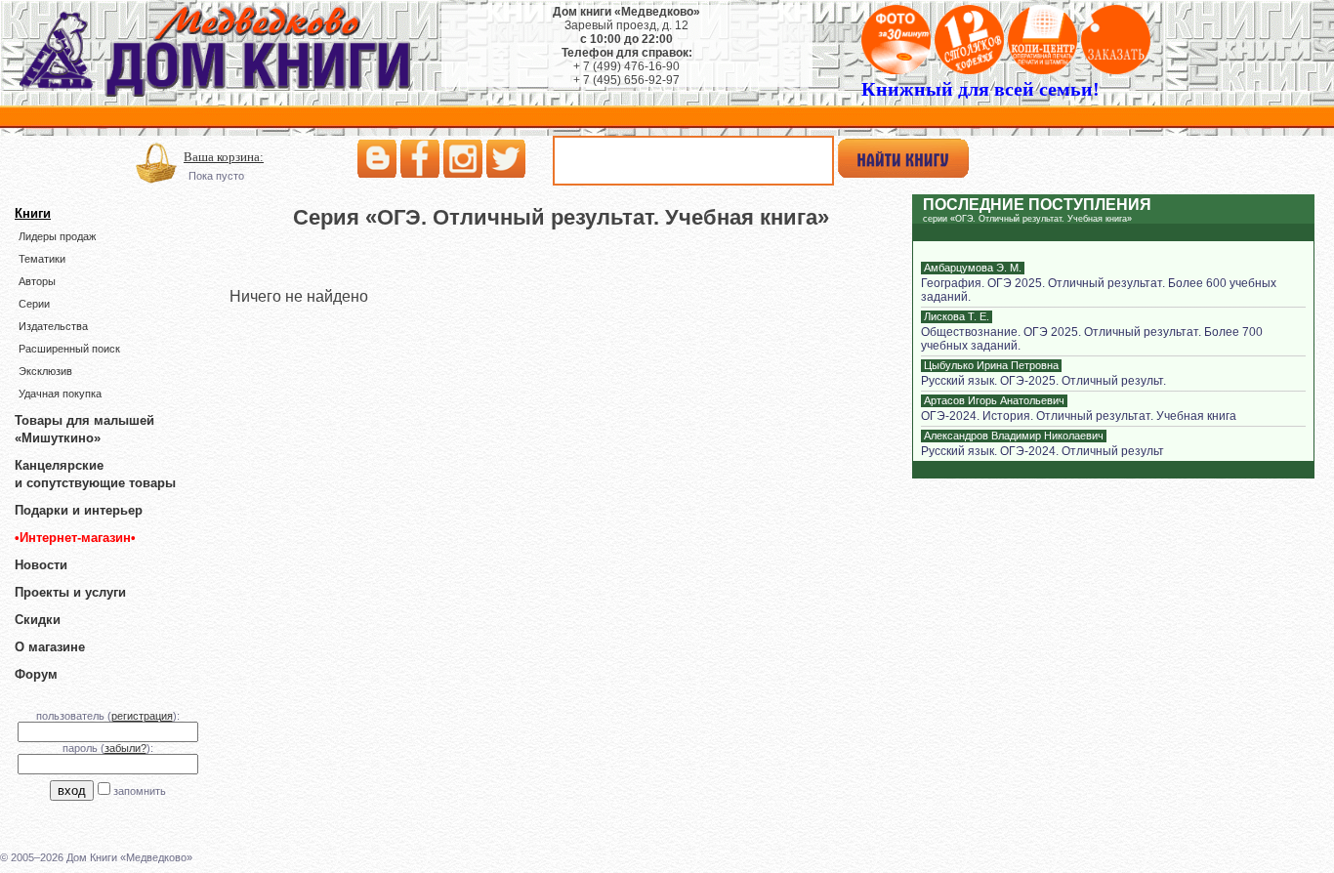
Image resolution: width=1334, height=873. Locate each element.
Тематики (42, 259)
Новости (41, 565)
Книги (33, 213)
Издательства (53, 326)
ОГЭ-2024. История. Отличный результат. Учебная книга (1078, 416)
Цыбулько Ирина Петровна (991, 365)
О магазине (50, 647)
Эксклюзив (45, 371)
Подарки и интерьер (79, 510)
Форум (36, 674)
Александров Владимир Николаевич (1014, 435)
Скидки (38, 619)
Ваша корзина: (224, 156)
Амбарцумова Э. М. (972, 267)
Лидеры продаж (57, 236)
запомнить (139, 791)
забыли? (125, 748)
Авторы (37, 281)
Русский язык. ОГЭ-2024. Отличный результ (1042, 451)
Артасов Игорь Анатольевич (994, 400)
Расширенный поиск (69, 348)
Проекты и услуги (70, 592)
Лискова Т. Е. (956, 316)
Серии (34, 304)
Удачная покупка (60, 393)
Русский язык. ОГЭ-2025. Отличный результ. (1043, 381)
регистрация (142, 716)
